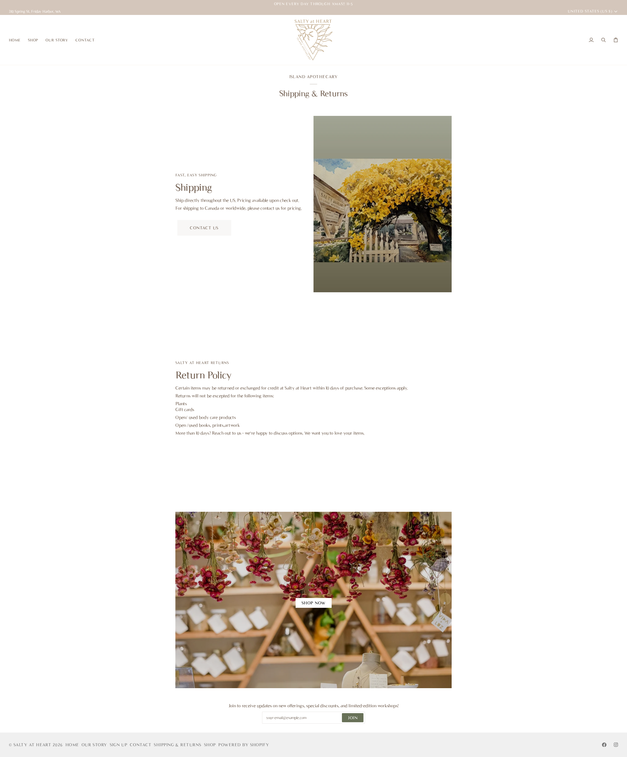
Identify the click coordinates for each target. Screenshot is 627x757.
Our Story (94, 744)
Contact (140, 744)
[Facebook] (604, 745)
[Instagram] (616, 745)
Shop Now (313, 602)
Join (353, 717)
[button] (33, 40)
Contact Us (204, 227)
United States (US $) (590, 11)
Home (72, 744)
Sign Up (118, 744)
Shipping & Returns (177, 744)
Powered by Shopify (243, 744)
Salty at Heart (33, 744)
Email (271, 723)
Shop (210, 744)
